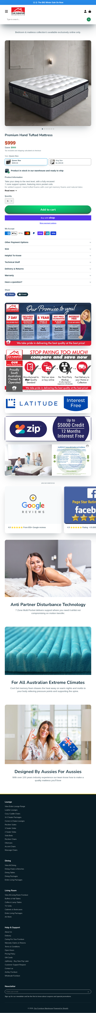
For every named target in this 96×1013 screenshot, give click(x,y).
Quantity (8, 196)
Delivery (8, 936)
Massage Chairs (11, 850)
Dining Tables (10, 872)
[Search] (89, 19)
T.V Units (8, 906)
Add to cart (48, 210)
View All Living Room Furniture (16, 895)
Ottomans (8, 843)
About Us (8, 932)
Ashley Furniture (11, 972)
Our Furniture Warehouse (43, 1008)
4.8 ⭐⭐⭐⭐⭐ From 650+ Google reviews (33, 509)
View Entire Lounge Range (15, 806)
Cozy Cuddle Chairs (12, 814)
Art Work (8, 917)
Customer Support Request (15, 965)
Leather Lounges (11, 810)
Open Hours (9, 950)
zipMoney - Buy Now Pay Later (17, 961)
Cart (89, 11)
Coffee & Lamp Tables (13, 902)
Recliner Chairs (11, 839)
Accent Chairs (10, 846)
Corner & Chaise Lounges (15, 821)
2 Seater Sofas (10, 832)
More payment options (48, 223)
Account (85, 11)
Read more (10, 191)
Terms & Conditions (12, 947)
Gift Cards (9, 957)
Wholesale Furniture (12, 976)
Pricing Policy (10, 954)
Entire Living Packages (13, 880)
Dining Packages (11, 876)
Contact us (9, 968)
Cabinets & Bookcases (13, 909)
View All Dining (10, 865)
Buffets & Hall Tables (13, 899)
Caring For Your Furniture (14, 939)
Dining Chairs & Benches (14, 869)
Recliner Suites (10, 825)
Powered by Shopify (61, 1008)
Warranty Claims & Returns (15, 943)
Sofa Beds (9, 836)
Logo (18, 11)
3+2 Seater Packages (13, 817)
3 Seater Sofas (10, 828)
